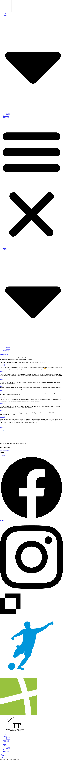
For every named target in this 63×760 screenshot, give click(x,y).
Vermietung (6, 117)
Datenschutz (3, 755)
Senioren (8, 114)
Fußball (5, 736)
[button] (31, 182)
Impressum (2, 754)
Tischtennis (6, 116)
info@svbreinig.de (4, 450)
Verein (4, 13)
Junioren (8, 113)
